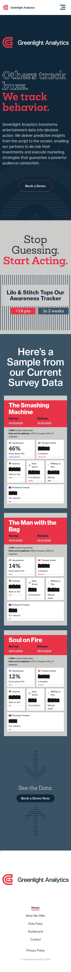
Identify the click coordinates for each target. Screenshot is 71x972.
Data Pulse (35, 923)
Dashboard (35, 931)
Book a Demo (35, 186)
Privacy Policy (35, 950)
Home (35, 907)
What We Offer (35, 916)
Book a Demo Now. (35, 798)
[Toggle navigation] (63, 7)
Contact (35, 939)
